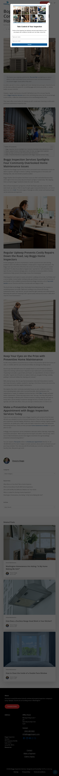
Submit (29, 44)
